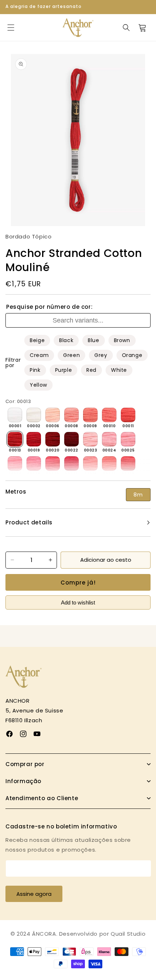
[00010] (109, 415)
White (119, 370)
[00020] (52, 439)
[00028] (52, 463)
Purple (63, 370)
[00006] (52, 415)
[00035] (128, 463)
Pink (35, 370)
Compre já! (78, 582)
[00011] (128, 415)
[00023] (90, 439)
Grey (100, 355)
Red (91, 370)
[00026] (15, 463)
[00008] (71, 415)
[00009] (90, 415)
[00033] (109, 463)
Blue (93, 340)
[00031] (90, 463)
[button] (11, 28)
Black (66, 340)
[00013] (15, 439)
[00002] (33, 415)
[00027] (33, 463)
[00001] (15, 415)
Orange (132, 355)
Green (71, 355)
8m (138, 494)
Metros (15, 491)
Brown (122, 340)
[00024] (109, 439)
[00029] (71, 463)
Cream (39, 355)
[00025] (128, 439)
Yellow (38, 384)
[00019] (33, 439)
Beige (37, 340)
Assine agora (34, 894)
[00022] (71, 439)
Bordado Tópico (28, 236)
